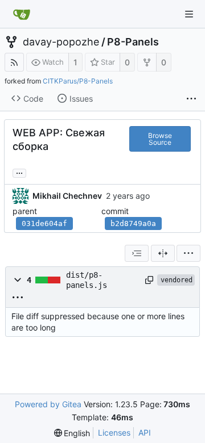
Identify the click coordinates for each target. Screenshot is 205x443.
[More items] (191, 99)
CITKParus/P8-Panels (78, 81)
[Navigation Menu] (189, 14)
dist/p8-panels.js (86, 280)
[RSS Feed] (14, 62)
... (19, 172)
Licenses (114, 432)
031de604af (44, 223)
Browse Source (160, 139)
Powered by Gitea (48, 404)
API (144, 432)
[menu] (188, 253)
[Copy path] (149, 280)
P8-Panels (133, 42)
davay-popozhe (61, 42)
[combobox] (137, 253)
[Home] (22, 14)
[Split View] (163, 253)
